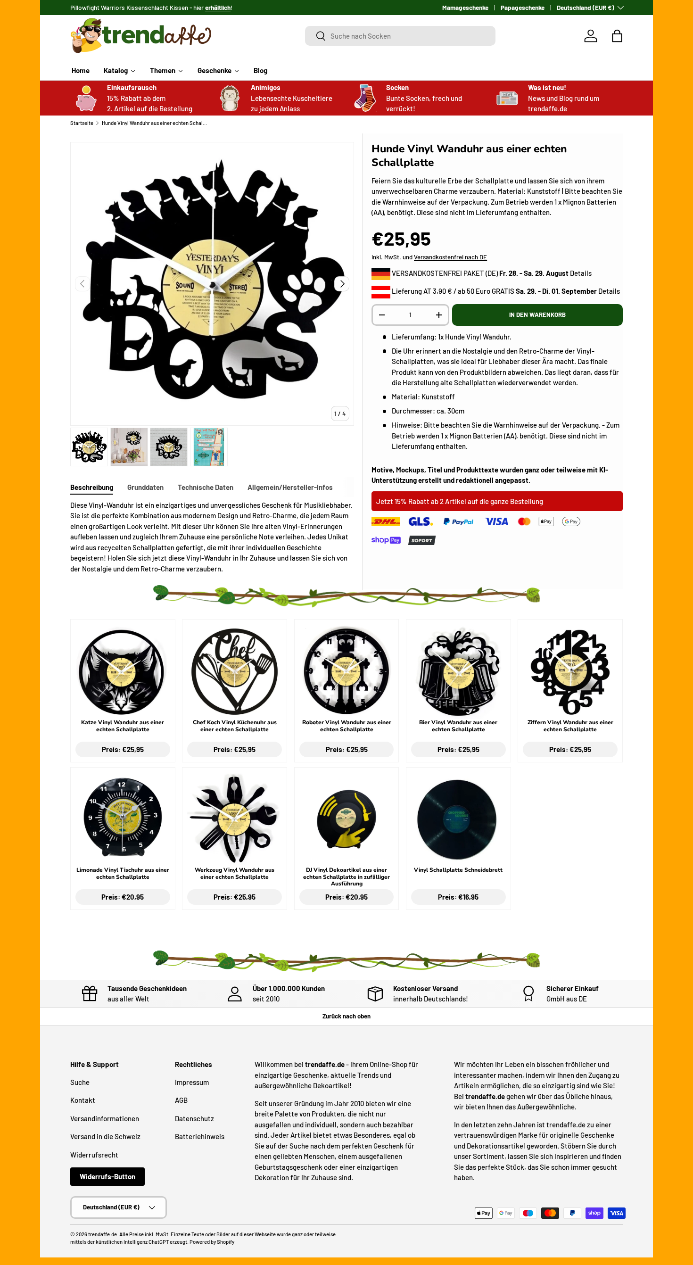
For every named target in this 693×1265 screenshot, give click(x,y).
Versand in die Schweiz (105, 1136)
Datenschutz (194, 1118)
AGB (181, 1100)
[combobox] (400, 36)
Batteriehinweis (199, 1136)
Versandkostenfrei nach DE (450, 257)
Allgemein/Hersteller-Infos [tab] (290, 487)
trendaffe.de (102, 1234)
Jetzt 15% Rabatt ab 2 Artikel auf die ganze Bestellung (459, 501)
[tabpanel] (212, 537)
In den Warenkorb (537, 314)
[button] (617, 35)
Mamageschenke (465, 7)
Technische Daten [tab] (205, 487)
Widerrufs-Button (107, 1176)
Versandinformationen (104, 1118)
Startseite (81, 122)
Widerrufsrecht (94, 1154)
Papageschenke (522, 7)
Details (581, 273)
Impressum (192, 1082)
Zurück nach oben (346, 1016)
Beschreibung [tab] (91, 487)
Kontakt (82, 1100)
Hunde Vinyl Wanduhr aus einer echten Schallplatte (155, 122)
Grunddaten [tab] (145, 487)
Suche (80, 1082)
